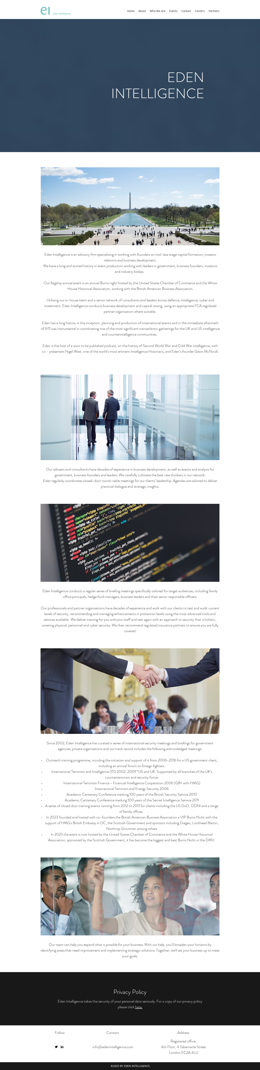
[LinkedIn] (62, 1047)
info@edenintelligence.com (113, 1047)
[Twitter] (56, 1047)
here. (138, 1007)
